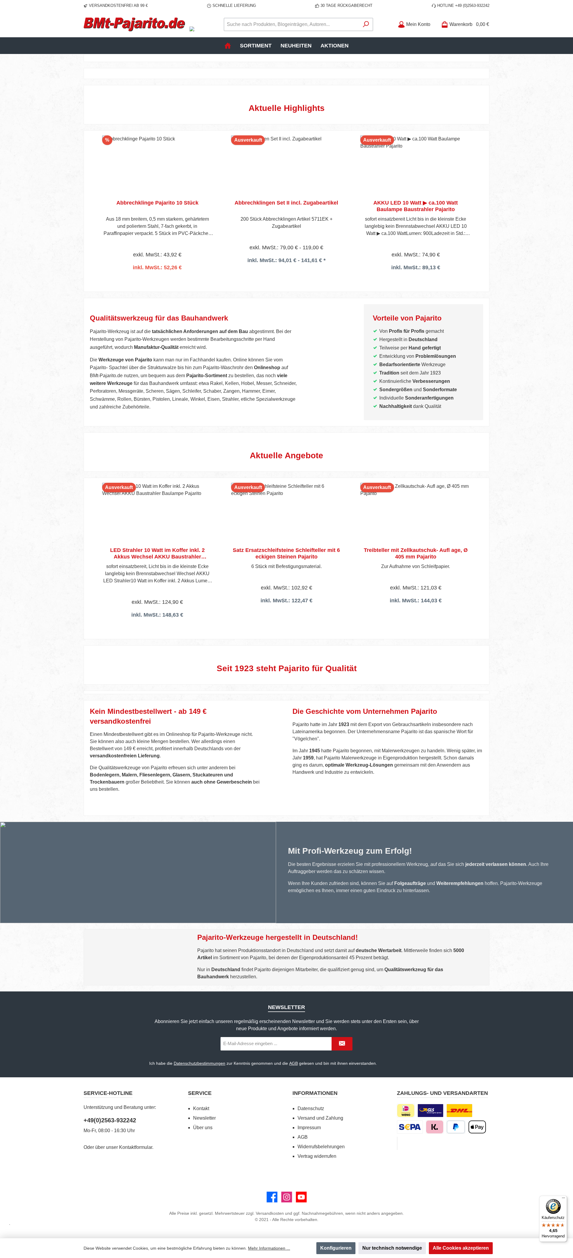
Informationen (315, 1093)
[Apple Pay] (477, 1127)
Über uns (202, 1127)
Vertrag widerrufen (317, 1156)
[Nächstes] (478, 203)
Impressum (309, 1127)
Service (200, 1093)
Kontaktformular (135, 1147)
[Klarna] (434, 1127)
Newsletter (204, 1118)
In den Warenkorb (157, 275)
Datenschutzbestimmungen (199, 1063)
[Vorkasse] (410, 1127)
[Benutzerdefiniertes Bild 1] (430, 1110)
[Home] (227, 45)
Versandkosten (270, 1213)
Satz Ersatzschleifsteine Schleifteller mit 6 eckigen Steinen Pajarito (286, 553)
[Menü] (563, 1199)
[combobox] (291, 24)
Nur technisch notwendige (392, 1248)
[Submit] (342, 1043)
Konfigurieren (336, 1248)
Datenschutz (311, 1108)
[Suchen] (366, 24)
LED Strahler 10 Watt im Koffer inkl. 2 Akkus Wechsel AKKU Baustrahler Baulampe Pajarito (157, 553)
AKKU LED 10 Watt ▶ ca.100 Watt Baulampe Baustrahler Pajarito (415, 206)
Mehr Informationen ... (269, 1248)
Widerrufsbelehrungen (321, 1146)
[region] (286, 204)
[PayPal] (455, 1127)
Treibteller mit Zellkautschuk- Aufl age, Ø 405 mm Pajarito (416, 553)
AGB (293, 1063)
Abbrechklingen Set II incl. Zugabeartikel (286, 203)
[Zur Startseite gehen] (134, 24)
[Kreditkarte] (397, 1143)
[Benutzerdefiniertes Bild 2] (459, 1110)
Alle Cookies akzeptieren (461, 1248)
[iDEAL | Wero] (406, 1110)
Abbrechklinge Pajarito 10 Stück (157, 203)
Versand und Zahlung (320, 1118)
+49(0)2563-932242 (110, 1120)
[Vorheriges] (94, 203)
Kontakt (201, 1108)
